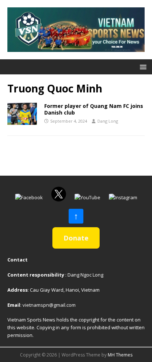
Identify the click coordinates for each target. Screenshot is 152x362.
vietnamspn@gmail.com (49, 305)
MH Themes (120, 355)
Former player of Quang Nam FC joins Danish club (93, 109)
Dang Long (107, 121)
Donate (76, 237)
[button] (142, 66)
